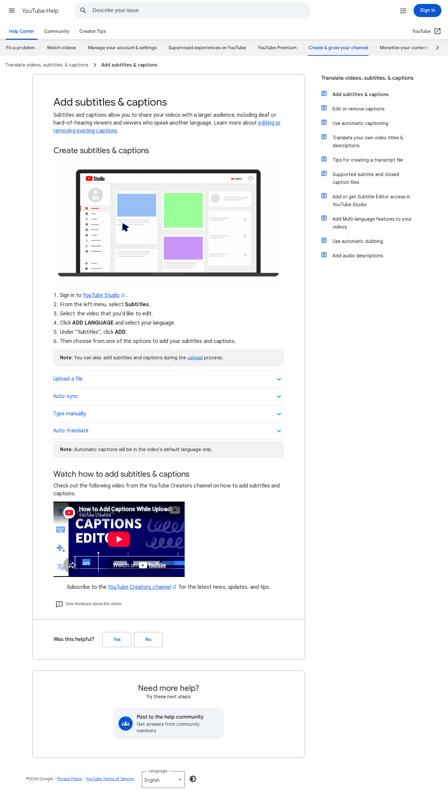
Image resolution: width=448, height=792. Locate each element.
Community (57, 31)
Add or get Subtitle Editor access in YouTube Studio (371, 201)
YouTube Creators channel (139, 587)
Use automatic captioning (360, 123)
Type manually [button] (69, 413)
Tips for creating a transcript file (368, 160)
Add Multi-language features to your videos (372, 223)
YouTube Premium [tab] (277, 47)
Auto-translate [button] (71, 430)
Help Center (21, 31)
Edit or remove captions (358, 109)
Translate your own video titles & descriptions (368, 141)
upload (195, 358)
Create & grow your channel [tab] (338, 47)
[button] (12, 10)
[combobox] (201, 10)
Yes (117, 639)
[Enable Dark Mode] (193, 779)
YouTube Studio (101, 295)
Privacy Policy (69, 778)
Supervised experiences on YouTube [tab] (207, 47)
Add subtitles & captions (361, 94)
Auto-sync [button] (65, 396)
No (148, 639)
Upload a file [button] (68, 379)
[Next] (434, 48)
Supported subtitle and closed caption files (366, 178)
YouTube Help (40, 10)
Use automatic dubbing (358, 241)
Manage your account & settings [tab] (122, 47)
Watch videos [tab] (61, 47)
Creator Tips (92, 31)
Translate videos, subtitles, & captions (367, 78)
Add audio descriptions (358, 256)
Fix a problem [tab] (20, 47)
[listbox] (163, 779)
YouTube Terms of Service (110, 778)
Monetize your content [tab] (404, 47)
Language (158, 770)
